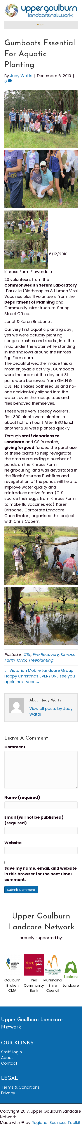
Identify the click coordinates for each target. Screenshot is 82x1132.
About (7, 1057)
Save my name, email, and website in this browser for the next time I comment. (40, 874)
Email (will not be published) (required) (34, 820)
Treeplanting (40, 660)
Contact (9, 1063)
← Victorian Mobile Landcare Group (38, 670)
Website (13, 842)
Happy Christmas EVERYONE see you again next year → (39, 678)
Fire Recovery (46, 654)
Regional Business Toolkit (55, 1122)
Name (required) (22, 797)
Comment (14, 747)
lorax (21, 660)
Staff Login (11, 1052)
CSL (27, 654)
